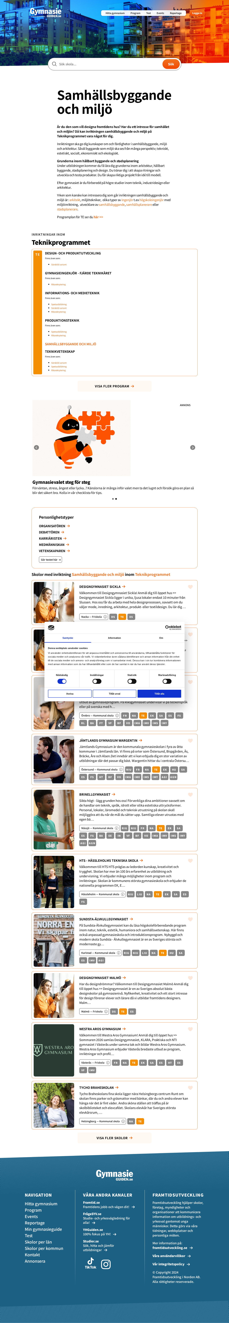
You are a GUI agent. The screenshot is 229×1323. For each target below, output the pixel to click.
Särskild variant (59, 264)
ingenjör (127, 200)
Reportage (175, 13)
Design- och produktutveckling (73, 253)
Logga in (197, 13)
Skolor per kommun (44, 1248)
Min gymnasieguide (43, 1229)
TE (37, 254)
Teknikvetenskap (60, 351)
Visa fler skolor (112, 1138)
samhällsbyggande (112, 204)
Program (135, 13)
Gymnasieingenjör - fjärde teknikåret (78, 273)
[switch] (97, 681)
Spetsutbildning (59, 304)
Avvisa (69, 693)
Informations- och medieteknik (72, 293)
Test (148, 13)
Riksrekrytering (58, 284)
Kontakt (32, 1254)
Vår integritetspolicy (169, 1264)
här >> (98, 217)
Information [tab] (114, 638)
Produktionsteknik (62, 320)
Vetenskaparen (52, 551)
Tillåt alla (159, 693)
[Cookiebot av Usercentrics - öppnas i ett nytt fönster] (167, 627)
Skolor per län (38, 1242)
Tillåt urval (114, 693)
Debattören (49, 532)
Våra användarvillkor (169, 1255)
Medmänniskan (51, 544)
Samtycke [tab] (67, 638)
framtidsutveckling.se (170, 1247)
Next (192, 447)
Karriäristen (50, 538)
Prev (36, 447)
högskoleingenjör (151, 200)
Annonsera (35, 1261)
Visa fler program (112, 386)
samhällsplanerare (139, 204)
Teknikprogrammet (61, 242)
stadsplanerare (67, 209)
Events (160, 13)
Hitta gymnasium (115, 13)
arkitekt (74, 200)
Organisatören (52, 526)
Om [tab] (161, 638)
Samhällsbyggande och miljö (70, 344)
